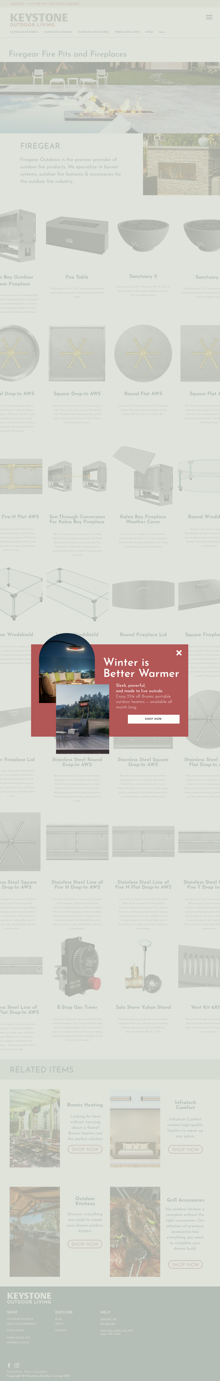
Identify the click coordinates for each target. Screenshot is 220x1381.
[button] (179, 653)
